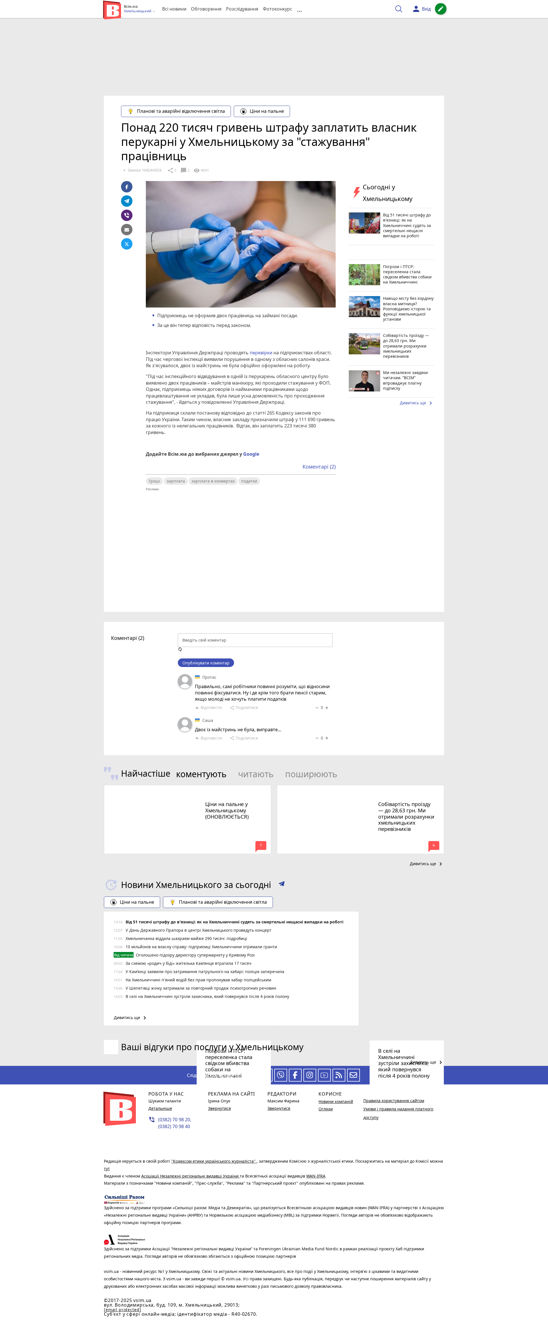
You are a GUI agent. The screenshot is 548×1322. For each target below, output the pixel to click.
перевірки (260, 352)
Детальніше (160, 1108)
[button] (281, 884)
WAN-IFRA (315, 1176)
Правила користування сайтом (393, 1100)
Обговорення (206, 9)
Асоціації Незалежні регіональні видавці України (190, 1176)
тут (107, 1168)
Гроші (154, 481)
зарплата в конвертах (213, 481)
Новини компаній (336, 1101)
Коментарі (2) (319, 466)
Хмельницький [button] (138, 11)
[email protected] (122, 1309)
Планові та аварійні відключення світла (181, 111)
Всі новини (174, 9)
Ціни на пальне (267, 111)
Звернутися (219, 1108)
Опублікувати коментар (205, 663)
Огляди (326, 1109)
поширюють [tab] (311, 774)
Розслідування (242, 9)
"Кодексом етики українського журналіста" (214, 1161)
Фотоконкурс (277, 9)
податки (249, 481)
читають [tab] (256, 774)
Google (251, 454)
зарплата (176, 481)
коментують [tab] (201, 774)
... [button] (299, 9)
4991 (201, 170)
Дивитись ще (417, 403)
